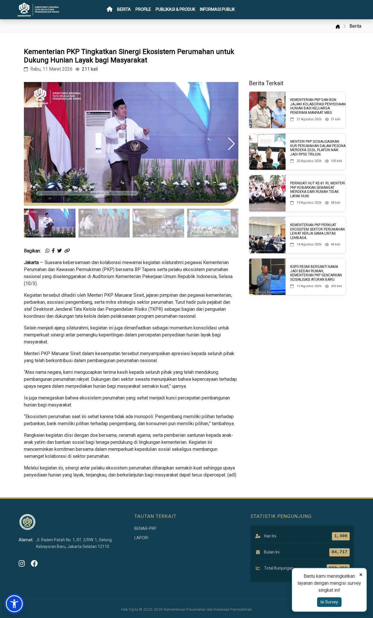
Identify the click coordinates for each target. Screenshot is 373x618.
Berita (124, 9)
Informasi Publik (217, 9)
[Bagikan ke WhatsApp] (47, 250)
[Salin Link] (67, 250)
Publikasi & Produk (175, 9)
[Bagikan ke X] (59, 250)
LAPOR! (141, 537)
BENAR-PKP (145, 528)
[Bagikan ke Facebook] (53, 250)
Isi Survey (329, 602)
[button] (231, 143)
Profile (143, 9)
